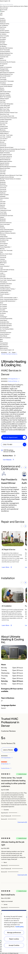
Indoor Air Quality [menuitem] (4, 36)
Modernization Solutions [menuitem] (6, 161)
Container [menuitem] (2, 207)
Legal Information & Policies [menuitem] (7, 269)
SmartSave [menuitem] (3, 241)
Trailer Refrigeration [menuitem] (5, 105)
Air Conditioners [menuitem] (4, 25)
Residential (3, 22)
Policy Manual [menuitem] (3, 336)
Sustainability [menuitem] (3, 214)
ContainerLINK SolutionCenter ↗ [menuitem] (8, 301)
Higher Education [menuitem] (4, 194)
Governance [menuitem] (3, 330)
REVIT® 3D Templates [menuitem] (5, 97)
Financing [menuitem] (2, 228)
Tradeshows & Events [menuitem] (5, 210)
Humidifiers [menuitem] (3, 39)
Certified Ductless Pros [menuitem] (6, 231)
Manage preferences (14, 932)
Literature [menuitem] (2, 259)
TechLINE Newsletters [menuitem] (5, 290)
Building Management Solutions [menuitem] (8, 166)
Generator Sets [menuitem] (3, 123)
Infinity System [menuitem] (4, 236)
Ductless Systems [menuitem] (4, 30)
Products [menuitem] (2, 18)
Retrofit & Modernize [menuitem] (5, 159)
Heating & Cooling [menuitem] (4, 23)
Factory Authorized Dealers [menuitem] (7, 229)
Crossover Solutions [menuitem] (5, 51)
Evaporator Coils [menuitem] (4, 56)
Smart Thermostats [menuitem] (5, 49)
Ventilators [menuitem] (2, 41)
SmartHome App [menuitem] (4, 240)
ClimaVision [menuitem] (3, 83)
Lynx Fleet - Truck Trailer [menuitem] (6, 135)
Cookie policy (19, 926)
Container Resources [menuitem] (5, 287)
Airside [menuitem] (2, 65)
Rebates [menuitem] (2, 226)
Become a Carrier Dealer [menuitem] (6, 254)
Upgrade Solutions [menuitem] (4, 163)
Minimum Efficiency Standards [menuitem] (8, 233)
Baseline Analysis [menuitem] (4, 165)
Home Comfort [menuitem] (3, 186)
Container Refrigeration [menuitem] (6, 119)
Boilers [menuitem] (2, 58)
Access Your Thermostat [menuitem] (6, 250)
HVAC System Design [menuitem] (5, 91)
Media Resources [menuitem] (4, 346)
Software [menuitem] (2, 90)
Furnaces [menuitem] (2, 29)
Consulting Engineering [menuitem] (6, 156)
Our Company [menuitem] (3, 308)
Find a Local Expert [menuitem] (5, 224)
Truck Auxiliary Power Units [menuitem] (7, 116)
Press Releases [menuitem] (4, 344)
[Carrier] (14, 12)
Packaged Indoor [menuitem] (4, 69)
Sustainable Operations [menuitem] (6, 325)
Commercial (3, 62)
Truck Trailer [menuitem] (3, 208)
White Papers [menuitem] (3, 262)
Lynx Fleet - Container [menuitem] (5, 137)
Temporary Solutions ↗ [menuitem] (6, 158)
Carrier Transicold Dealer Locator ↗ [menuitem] (9, 297)
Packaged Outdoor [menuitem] (4, 70)
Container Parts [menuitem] (4, 126)
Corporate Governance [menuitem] (5, 332)
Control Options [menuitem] (4, 128)
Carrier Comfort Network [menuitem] (6, 86)
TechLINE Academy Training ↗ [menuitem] (8, 289)
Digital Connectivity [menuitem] (5, 152)
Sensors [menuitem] (2, 88)
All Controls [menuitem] (3, 77)
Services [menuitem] (2, 142)
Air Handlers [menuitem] (3, 34)
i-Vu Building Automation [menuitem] (6, 84)
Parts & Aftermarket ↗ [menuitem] (5, 76)
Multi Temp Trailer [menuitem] (4, 109)
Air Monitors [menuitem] (3, 46)
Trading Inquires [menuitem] (4, 292)
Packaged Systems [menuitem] (5, 32)
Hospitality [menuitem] (2, 196)
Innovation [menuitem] (2, 310)
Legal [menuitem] (1, 268)
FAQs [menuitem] (1, 252)
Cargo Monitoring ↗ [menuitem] (5, 131)
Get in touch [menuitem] (3, 170)
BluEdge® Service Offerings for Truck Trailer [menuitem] (11, 175)
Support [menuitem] (2, 217)
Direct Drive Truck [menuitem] (4, 114)
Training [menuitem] (2, 264)
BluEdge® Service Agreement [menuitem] (7, 151)
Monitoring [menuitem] (2, 130)
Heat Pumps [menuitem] (3, 27)
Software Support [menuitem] (4, 98)
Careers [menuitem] (2, 315)
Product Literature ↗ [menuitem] (5, 285)
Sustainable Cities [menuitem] (4, 322)
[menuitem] (3, 20)
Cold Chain (2, 102)
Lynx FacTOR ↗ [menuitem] (4, 138)
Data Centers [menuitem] (3, 191)
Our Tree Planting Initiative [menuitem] (6, 329)
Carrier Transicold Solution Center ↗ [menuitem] (9, 299)
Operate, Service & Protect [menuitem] (6, 147)
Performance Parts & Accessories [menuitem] (8, 117)
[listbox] (14, 491)
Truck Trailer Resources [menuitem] (6, 278)
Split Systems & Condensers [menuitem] (7, 72)
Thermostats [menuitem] (3, 79)
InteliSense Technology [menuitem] (6, 238)
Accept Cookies (14, 945)
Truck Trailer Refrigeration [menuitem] (6, 104)
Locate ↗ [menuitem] (2, 273)
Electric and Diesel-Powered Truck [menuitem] (8, 112)
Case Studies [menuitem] (3, 261)
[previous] (21, 467)
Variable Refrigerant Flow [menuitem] (6, 53)
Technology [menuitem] (3, 234)
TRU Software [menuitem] (3, 282)
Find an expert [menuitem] (3, 271)
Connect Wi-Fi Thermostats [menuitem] (7, 81)
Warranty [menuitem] (2, 248)
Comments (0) (22, 822)
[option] (11, 491)
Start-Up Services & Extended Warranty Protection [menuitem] (12, 149)
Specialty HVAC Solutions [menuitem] (6, 48)
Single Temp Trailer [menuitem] (5, 107)
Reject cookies (14, 939)
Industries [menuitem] (2, 180)
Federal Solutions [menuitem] (4, 198)
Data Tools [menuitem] (2, 124)
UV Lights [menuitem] (2, 43)
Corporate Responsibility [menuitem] (6, 318)
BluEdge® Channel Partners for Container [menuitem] (10, 179)
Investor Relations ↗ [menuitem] (5, 334)
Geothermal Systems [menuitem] (5, 55)
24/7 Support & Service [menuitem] (6, 154)
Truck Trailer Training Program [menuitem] (8, 280)
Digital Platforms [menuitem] (4, 133)
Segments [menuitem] (2, 205)
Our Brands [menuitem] (3, 313)
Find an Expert (4, 350)
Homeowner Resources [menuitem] (6, 222)
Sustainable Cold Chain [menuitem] (6, 323)
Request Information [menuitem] (5, 168)
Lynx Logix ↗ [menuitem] (3, 140)
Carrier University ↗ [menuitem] (5, 266)
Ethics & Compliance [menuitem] (5, 337)
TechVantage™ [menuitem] (3, 316)
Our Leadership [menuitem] (4, 311)
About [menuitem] (1, 302)
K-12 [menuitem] (1, 200)
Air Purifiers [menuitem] (3, 37)
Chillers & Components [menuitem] (6, 67)
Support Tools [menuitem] (3, 245)
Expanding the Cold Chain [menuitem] (6, 215)
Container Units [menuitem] (4, 121)
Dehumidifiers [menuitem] (3, 44)
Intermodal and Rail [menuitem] (5, 111)
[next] (25, 467)
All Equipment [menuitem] (3, 63)
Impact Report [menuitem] (3, 320)
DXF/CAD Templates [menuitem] (5, 95)
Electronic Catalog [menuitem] (4, 93)
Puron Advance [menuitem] (4, 243)
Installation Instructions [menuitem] (6, 283)
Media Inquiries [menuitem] (4, 348)
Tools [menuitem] (1, 296)
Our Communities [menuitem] (4, 327)
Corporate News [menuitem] (4, 343)
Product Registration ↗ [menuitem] (5, 247)
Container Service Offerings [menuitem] (7, 177)
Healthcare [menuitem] (2, 193)
